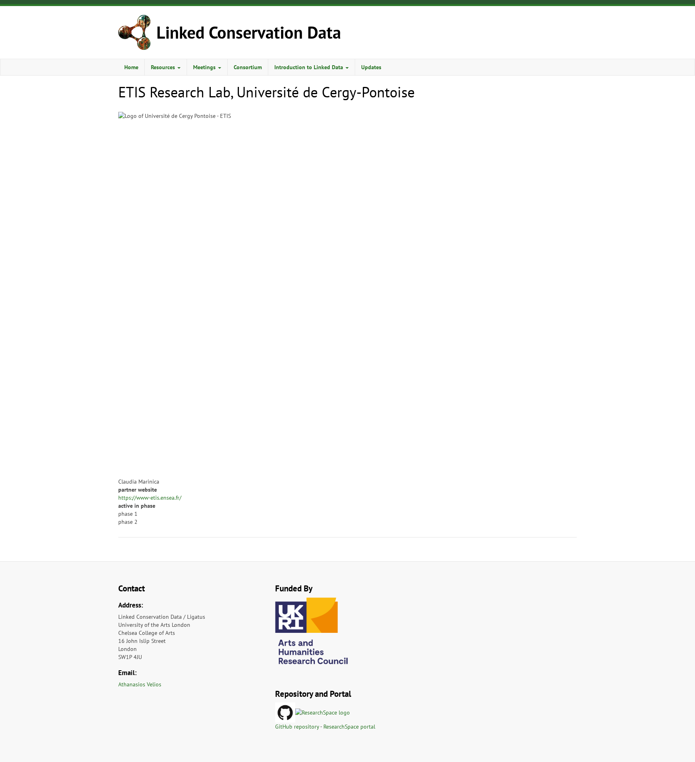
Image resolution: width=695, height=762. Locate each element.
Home (131, 67)
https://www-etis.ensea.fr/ (149, 497)
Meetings (205, 67)
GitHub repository (297, 726)
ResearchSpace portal (349, 726)
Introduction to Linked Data (309, 67)
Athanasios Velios (139, 684)
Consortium (248, 67)
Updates (371, 67)
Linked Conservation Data (248, 33)
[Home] (137, 32)
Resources (164, 67)
